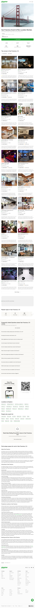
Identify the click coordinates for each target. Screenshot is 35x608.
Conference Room (28, 418)
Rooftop (2, 420)
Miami (2, 595)
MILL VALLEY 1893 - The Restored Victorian (25, 210)
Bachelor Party (19, 416)
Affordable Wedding (17, 420)
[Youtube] (31, 567)
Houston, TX (3, 406)
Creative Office (3, 416)
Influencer (7, 418)
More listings (17, 292)
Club (26, 578)
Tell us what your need (17, 439)
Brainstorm (3, 418)
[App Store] (9, 388)
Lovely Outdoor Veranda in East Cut (7, 210)
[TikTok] (29, 567)
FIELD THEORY (20, 116)
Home (26, 574)
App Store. (27, 392)
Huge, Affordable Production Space (24, 69)
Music (18, 589)
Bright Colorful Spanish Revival (23, 233)
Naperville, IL (26, 404)
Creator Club (3, 578)
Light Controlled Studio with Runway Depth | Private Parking (26, 280)
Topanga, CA (27, 408)
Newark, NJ (3, 408)
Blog (2, 574)
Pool (26, 575)
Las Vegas (10, 593)
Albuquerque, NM (8, 408)
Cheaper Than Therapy (5, 163)
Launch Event (22, 418)
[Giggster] (4, 1)
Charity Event (17, 418)
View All (10, 595)
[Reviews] (33, 567)
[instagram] (27, 567)
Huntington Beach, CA (10, 404)
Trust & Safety (11, 579)
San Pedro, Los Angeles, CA (19, 404)
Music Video (19, 583)
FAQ (10, 574)
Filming (28, 416)
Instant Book (5, 53)
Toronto (10, 592)
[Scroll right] (33, 314)
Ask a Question (17, 327)
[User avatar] (32, 1)
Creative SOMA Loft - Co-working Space (8, 257)
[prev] (2, 62)
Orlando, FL (3, 410)
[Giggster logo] (4, 567)
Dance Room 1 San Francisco (6, 69)
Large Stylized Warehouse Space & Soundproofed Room (9, 280)
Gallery (11, 420)
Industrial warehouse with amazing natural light (26, 257)
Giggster (2, 562)
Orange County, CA (21, 408)
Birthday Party (19, 578)
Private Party (19, 582)
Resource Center (11, 578)
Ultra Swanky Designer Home (6, 116)
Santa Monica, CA (9, 406)
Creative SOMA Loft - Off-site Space (24, 186)
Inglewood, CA (3, 404)
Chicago (2, 593)
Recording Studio (28, 582)
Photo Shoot (12, 418)
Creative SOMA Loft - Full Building (7, 139)
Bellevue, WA (14, 408)
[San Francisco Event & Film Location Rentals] (17, 301)
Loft (26, 589)
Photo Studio (9, 416)
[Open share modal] (14, 57)
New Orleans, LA (8, 410)
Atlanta (2, 592)
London (10, 589)
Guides (2, 575)
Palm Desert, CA (15, 406)
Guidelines (10, 576)
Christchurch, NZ (21, 406)
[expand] (33, 350)
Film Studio (14, 416)
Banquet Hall (7, 420)
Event (18, 576)
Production (19, 575)
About (2, 572)
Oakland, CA (27, 406)
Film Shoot (24, 416)
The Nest (3, 233)
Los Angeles (3, 589)
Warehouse (27, 583)
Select (2, 576)
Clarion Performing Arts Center (23, 163)
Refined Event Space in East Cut (6, 186)
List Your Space (11, 572)
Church (26, 579)
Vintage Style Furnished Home (23, 139)
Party (18, 572)
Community (10, 575)
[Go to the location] (9, 62)
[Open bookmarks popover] (15, 57)
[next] (15, 62)
